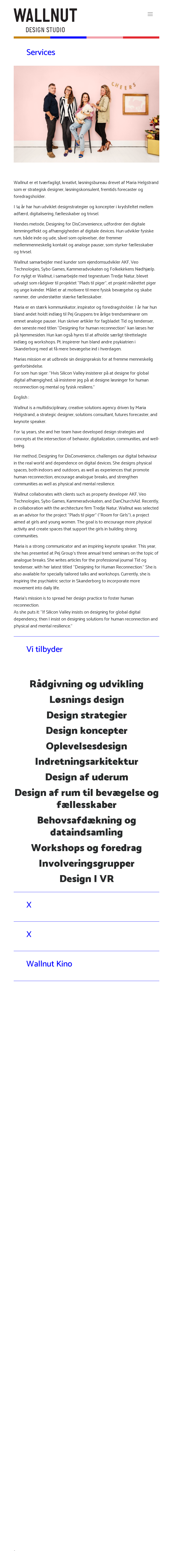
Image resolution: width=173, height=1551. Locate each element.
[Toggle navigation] (150, 14)
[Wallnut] (45, 20)
